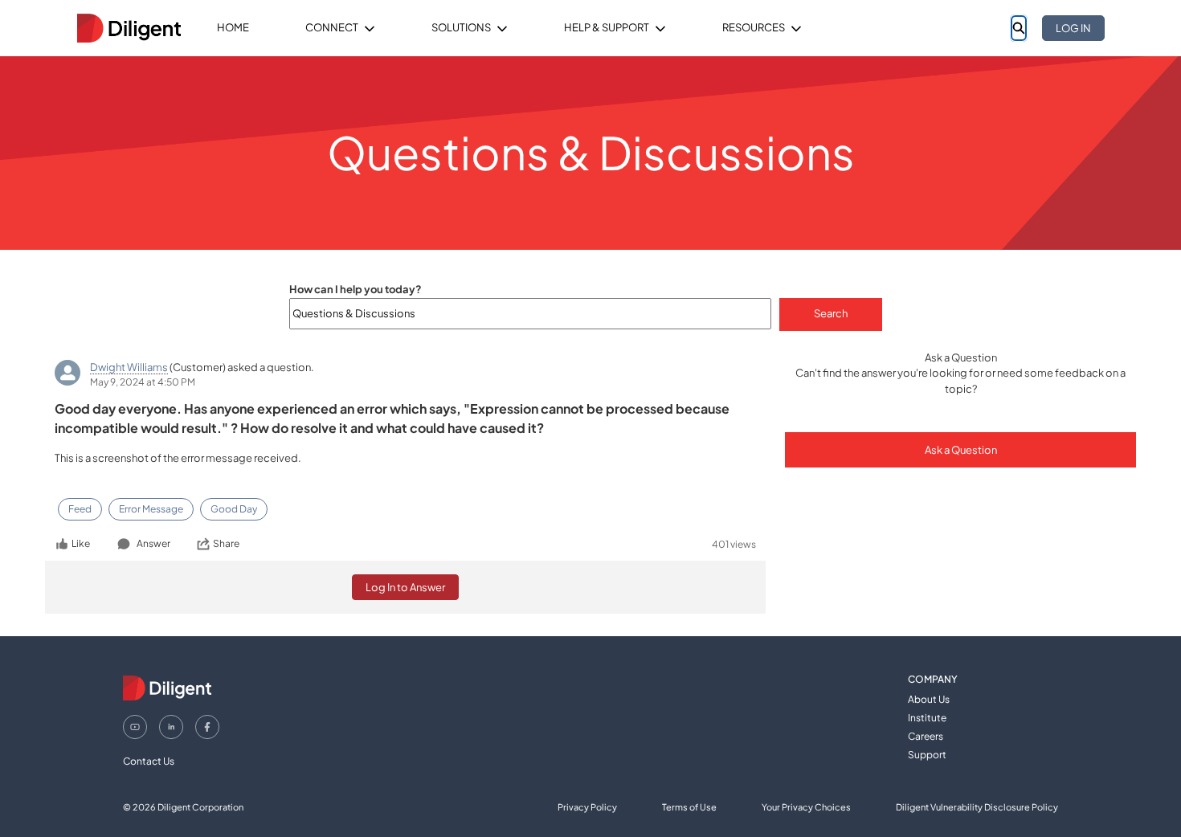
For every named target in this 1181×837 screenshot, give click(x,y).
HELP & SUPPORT (606, 27)
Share (226, 543)
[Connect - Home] (128, 28)
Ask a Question (961, 449)
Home (233, 27)
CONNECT (331, 27)
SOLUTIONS (461, 27)
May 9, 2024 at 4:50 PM (142, 382)
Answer (153, 543)
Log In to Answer (405, 587)
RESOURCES (753, 27)
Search (831, 313)
